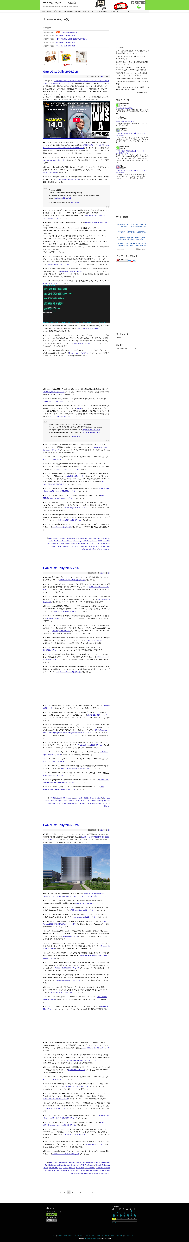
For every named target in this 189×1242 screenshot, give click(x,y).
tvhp (97, 546)
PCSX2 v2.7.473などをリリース (54, 761)
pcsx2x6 (67, 543)
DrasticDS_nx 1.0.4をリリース (53, 392)
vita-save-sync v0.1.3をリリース (62, 992)
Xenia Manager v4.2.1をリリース (75, 1134)
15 (131, 1215)
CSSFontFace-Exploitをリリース (67, 179)
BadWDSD (61, 798)
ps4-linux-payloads (84, 543)
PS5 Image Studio (65, 1170)
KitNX (100, 541)
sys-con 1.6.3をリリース (76, 1070)
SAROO (79, 408)
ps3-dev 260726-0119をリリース (96, 222)
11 (117, 1215)
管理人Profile (57, 11)
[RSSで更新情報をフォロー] (143, 2)
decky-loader (78, 798)
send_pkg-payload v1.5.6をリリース (85, 917)
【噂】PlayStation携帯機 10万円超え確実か (131, 78)
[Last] (93, 1192)
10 (114, 1215)
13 (124, 1215)
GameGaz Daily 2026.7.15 (61, 568)
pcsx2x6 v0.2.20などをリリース (67, 469)
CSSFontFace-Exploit (97, 538)
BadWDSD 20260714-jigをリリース (65, 611)
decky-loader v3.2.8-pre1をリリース (68, 520)
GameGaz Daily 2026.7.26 (61, 71)
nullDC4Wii (51, 803)
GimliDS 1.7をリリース (51, 650)
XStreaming (105, 1173)
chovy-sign (69, 798)
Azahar (69, 538)
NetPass (107, 800)
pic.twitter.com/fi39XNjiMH (92, 432)
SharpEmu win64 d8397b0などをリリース (75, 768)
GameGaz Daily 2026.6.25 (61, 825)
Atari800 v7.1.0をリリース (61, 527)
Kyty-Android (91, 800)
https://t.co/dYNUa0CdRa (91, 430)
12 (121, 1215)
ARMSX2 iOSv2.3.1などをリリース (75, 1086)
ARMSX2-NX (64, 1162)
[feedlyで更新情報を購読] (140, 2)
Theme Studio (79, 546)
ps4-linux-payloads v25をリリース (55, 160)
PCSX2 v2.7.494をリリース (53, 459)
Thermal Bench (89, 546)
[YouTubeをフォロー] (136, 2)
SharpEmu (85, 803)
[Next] (89, 1192)
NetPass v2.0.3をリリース (96, 640)
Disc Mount (58, 541)
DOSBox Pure (89, 798)
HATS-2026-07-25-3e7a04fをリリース (91, 328)
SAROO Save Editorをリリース (60, 416)
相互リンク (91, 11)
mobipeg (100, 800)
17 (114, 1217)
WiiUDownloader (96, 803)
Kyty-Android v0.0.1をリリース (54, 775)
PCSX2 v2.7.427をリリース (53, 1079)
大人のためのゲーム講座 (59, 3)
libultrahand (55, 1165)
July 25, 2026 (75, 202)
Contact (49, 11)
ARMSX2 (56, 538)
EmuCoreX (98, 798)
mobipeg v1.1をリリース (61, 631)
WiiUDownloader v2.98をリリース (90, 745)
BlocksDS (75, 538)
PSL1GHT (76, 1170)
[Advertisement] (76, 372)
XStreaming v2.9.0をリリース (94, 1144)
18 (117, 1217)
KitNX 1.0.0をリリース (51, 283)
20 (124, 1217)
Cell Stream (84, 538)
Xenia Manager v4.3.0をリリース (75, 507)
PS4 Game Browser (103, 1168)
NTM (60, 1168)
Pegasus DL (80, 1168)
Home (43, 11)
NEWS (102, 76)
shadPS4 (69, 546)
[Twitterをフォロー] (132, 2)
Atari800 (63, 538)
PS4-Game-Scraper (52, 1170)
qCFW (83, 1170)
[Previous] (64, 1192)
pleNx (64, 803)
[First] (60, 1192)
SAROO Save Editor (58, 546)
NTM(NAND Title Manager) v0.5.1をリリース (81, 1060)
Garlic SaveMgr (68, 800)
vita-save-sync (78, 1173)
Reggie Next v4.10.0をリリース (80, 353)
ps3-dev (74, 543)
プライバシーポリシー (124, 11)
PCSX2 (61, 543)
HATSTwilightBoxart (90, 541)
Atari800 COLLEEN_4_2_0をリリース (65, 1154)
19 (121, 1217)
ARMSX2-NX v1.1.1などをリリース (55, 1099)
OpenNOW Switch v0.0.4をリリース (73, 271)
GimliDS (78, 800)
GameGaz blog (68, 11)
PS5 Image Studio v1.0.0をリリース (83, 910)
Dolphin (48, 1165)
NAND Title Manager (87, 1165)
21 (128, 1217)
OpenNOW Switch (51, 543)
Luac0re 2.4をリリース (70, 936)
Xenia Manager (103, 549)
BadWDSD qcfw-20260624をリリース (65, 968)
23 (135, 1217)
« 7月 (114, 1222)
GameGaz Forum (80, 11)
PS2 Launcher (90, 1168)
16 (135, 1215)
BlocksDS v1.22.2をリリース (53, 401)
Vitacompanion (87, 549)
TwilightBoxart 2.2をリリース (83, 343)
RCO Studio (96, 543)
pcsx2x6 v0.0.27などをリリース (54, 1108)
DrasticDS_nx (67, 541)
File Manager (77, 541)
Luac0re (63, 1165)
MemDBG (106, 541)
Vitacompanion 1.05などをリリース (60, 264)
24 (114, 1218)
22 (131, 1217)
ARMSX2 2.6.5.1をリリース (76, 476)
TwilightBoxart (105, 546)
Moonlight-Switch (73, 1165)
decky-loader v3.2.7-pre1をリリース (68, 672)
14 (128, 1215)
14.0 (50, 538)
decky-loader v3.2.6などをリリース (68, 980)
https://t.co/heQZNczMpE (62, 198)
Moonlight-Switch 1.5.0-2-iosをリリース (96, 1048)
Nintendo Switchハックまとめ (105, 11)
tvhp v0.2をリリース (50, 172)
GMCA (83, 800)
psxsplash (70, 803)
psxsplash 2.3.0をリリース (55, 618)
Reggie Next (105, 543)
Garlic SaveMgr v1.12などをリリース (72, 580)
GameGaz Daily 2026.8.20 (125, 137)
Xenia (95, 549)
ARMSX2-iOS (53, 1162)
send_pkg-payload (92, 1170)
